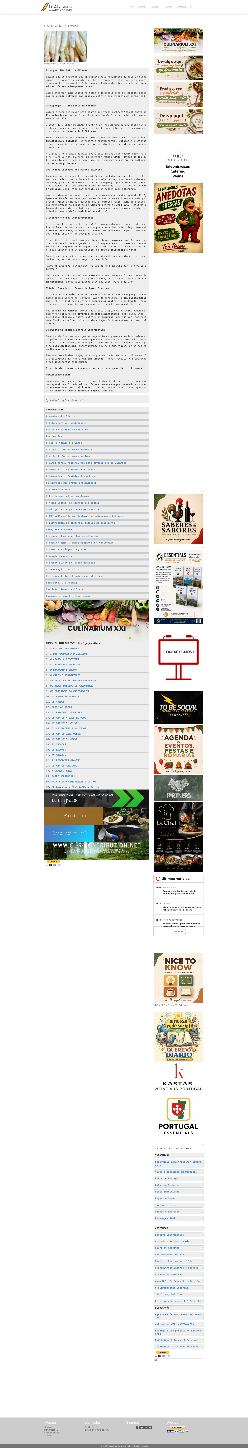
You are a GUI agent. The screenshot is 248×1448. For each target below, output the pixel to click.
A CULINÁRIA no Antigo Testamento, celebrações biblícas (85, 516)
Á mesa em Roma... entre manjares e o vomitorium (80, 543)
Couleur (59, 63)
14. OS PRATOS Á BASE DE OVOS (66, 717)
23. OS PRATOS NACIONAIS (62, 765)
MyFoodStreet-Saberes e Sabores (176, 1268)
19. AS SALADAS (56, 744)
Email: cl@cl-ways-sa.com (97, 1429)
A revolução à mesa (59, 556)
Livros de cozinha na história (67, 429)
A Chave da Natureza (168, 1274)
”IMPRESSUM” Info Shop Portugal (176, 1346)
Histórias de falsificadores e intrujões (74, 576)
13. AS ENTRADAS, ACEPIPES (64, 712)
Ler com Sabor (55, 436)
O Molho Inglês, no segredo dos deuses (72, 503)
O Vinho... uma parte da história (69, 449)
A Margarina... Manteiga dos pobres (70, 476)
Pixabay (70, 63)
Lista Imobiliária (167, 1191)
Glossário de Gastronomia (172, 1241)
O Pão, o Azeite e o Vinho (64, 443)
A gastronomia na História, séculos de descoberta (80, 523)
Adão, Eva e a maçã (59, 529)
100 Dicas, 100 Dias (168, 1294)
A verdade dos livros (60, 416)
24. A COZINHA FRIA (59, 771)
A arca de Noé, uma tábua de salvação (72, 536)
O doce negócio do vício (62, 569)
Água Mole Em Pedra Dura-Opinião (177, 1281)
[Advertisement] (96, 631)
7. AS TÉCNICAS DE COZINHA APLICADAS (71, 680)
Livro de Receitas (167, 1248)
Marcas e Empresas (167, 1211)
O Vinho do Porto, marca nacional (69, 456)
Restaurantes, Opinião (170, 1254)
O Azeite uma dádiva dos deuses (67, 496)
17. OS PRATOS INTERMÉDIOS (64, 733)
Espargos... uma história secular (69, 596)
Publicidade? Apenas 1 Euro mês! (177, 1340)
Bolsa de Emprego (166, 1178)
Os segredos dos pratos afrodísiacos (71, 483)
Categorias (156, 6)
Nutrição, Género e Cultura (64, 589)
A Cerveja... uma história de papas (70, 469)
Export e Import (166, 1198)
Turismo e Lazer (166, 1205)
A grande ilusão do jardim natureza (70, 563)
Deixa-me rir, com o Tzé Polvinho (178, 1301)
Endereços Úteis (166, 1218)
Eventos (168, 6)
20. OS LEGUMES (56, 749)
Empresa (142, 6)
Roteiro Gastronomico (169, 1235)
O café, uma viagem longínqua (66, 549)
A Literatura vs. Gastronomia (66, 423)
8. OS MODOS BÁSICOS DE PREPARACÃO (69, 685)
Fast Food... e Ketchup (62, 583)
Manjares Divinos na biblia (173, 1261)
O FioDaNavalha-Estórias (171, 1288)
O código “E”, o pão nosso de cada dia (72, 509)
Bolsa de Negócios (167, 1185)
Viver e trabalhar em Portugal (176, 1172)
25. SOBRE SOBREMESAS (60, 776)
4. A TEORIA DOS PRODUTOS (63, 664)
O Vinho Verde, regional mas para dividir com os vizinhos (86, 463)
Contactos (181, 6)
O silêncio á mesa (58, 489)
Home (131, 6)
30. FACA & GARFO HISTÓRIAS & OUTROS (71, 781)
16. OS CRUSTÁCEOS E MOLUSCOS (66, 728)
